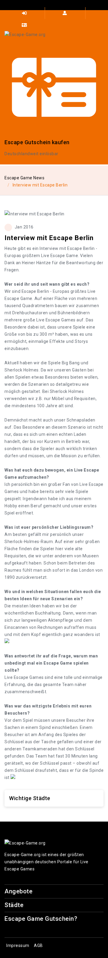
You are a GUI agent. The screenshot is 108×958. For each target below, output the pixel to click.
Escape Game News (24, 177)
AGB (38, 945)
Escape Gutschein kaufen (37, 142)
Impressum (17, 945)
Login (24, 13)
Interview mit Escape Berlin (40, 185)
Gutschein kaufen (24, 25)
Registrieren (65, 13)
